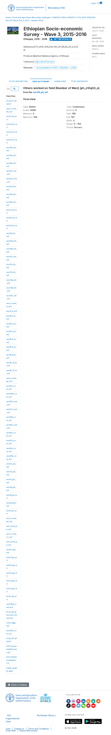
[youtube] (93, 705)
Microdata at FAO (56, 8)
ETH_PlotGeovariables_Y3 (11, 660)
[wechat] (83, 705)
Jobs (8, 728)
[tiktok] (68, 705)
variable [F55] (37, 20)
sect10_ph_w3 (40, 92)
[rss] (88, 701)
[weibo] (88, 705)
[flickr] (73, 701)
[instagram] (78, 701)
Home (8, 17)
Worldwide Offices (45, 715)
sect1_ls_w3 (11, 311)
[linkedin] (83, 701)
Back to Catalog (19, 685)
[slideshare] (93, 701)
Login (93, 3)
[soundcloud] (98, 701)
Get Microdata (62, 39)
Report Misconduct (29, 730)
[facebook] (68, 701)
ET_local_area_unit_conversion (11, 615)
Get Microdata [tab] (80, 81)
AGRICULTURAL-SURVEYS (63, 17)
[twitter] (78, 705)
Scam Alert (11, 730)
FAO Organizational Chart (12, 718)
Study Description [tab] (18, 81)
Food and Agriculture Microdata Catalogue (32, 17)
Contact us (19, 728)
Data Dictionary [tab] (41, 81)
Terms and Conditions (38, 728)
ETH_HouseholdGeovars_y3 (11, 649)
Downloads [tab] (60, 81)
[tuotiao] (73, 705)
